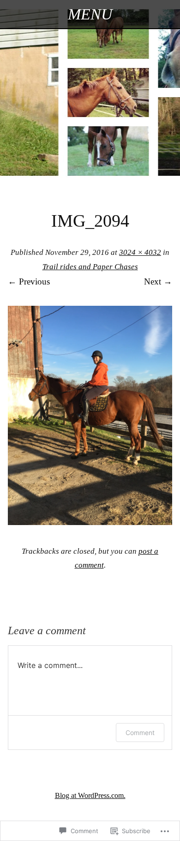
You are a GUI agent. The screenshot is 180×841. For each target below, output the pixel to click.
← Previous (29, 281)
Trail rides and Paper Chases (90, 266)
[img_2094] (90, 522)
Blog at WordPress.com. (90, 795)
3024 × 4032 (140, 252)
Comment (140, 732)
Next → (158, 281)
